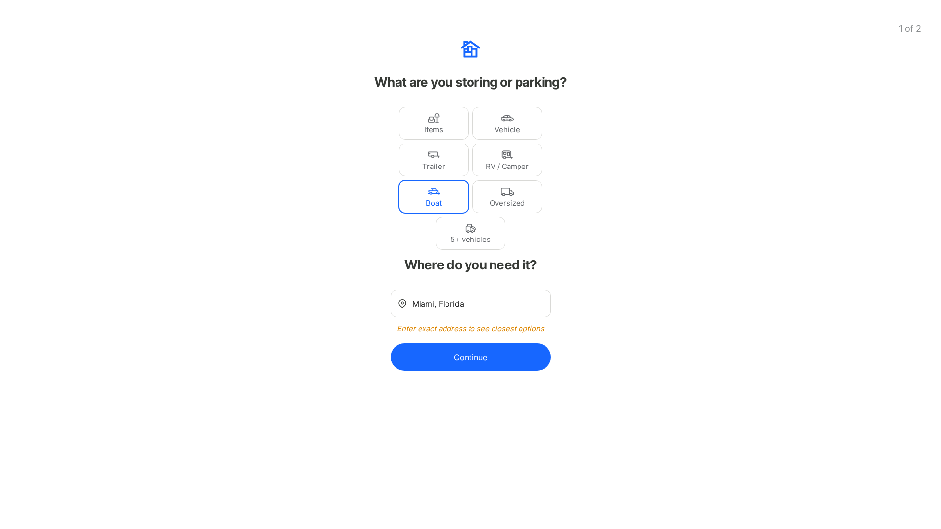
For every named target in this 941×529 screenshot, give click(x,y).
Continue (470, 357)
